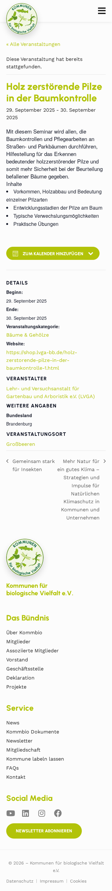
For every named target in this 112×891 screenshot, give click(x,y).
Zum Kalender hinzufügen (53, 253)
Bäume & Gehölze (27, 335)
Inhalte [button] (14, 183)
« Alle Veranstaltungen (33, 44)
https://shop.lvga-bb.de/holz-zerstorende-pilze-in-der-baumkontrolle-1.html (41, 360)
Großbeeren (20, 444)
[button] (102, 11)
